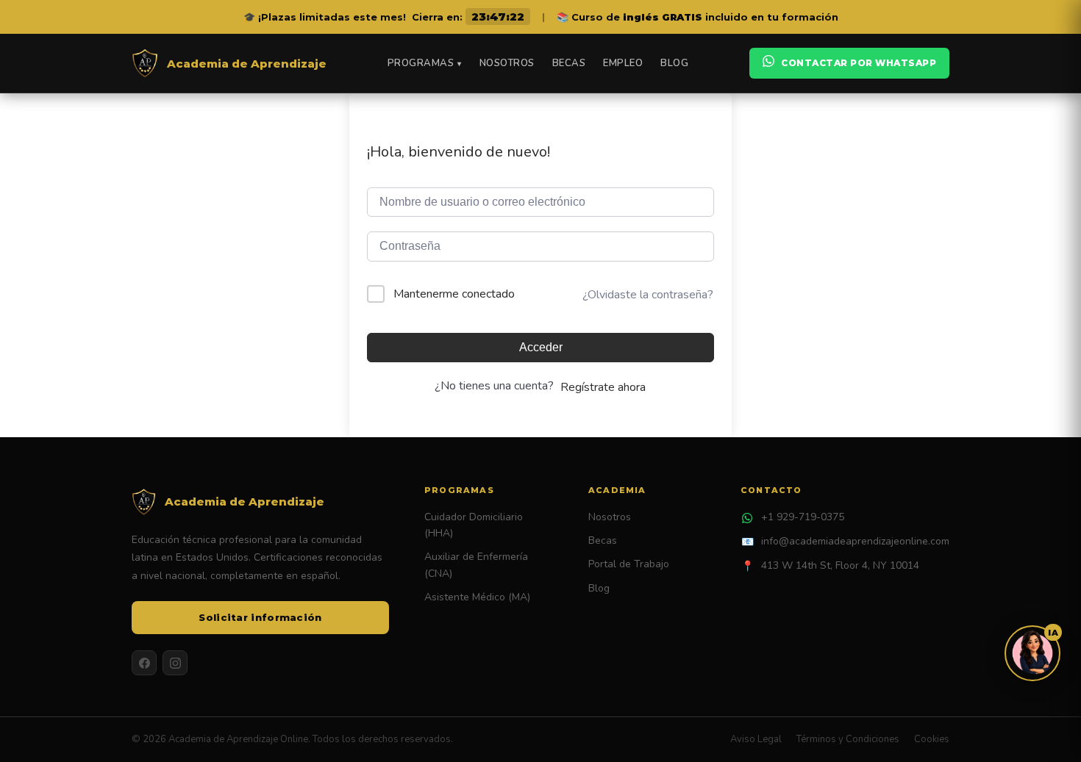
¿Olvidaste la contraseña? (647, 295)
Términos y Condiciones (847, 739)
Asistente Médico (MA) (477, 597)
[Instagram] (175, 662)
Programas (425, 63)
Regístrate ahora (603, 387)
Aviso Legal (756, 739)
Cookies (931, 739)
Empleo (623, 63)
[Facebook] (144, 662)
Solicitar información (260, 617)
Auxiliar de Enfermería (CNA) (476, 565)
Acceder (541, 347)
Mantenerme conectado (454, 294)
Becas (569, 63)
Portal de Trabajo (628, 564)
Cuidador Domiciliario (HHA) (473, 525)
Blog (674, 63)
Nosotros (507, 63)
